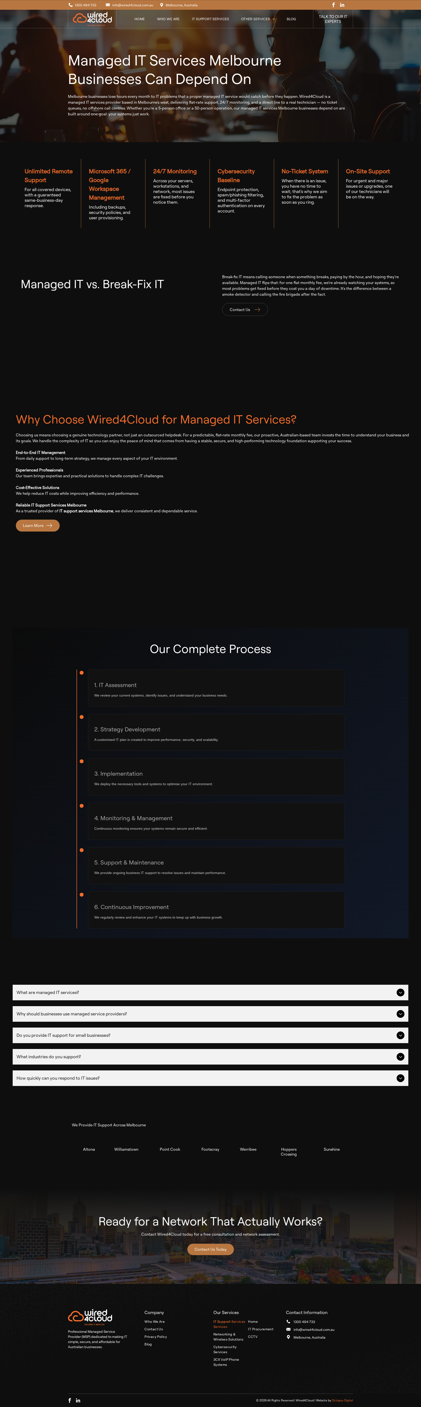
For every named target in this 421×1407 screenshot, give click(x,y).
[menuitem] (139, 19)
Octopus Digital (342, 1400)
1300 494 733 (85, 5)
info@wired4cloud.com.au (132, 5)
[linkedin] (342, 5)
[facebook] (333, 5)
